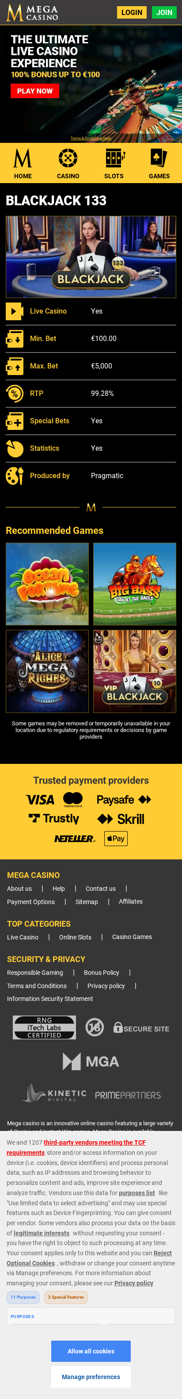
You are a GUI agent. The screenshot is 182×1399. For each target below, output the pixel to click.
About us (19, 889)
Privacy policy (106, 986)
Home (23, 176)
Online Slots (75, 937)
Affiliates (131, 901)
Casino (68, 176)
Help (59, 889)
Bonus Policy (101, 973)
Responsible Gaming (35, 973)
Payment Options (31, 902)
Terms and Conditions (37, 986)
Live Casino (22, 937)
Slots (114, 176)
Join (164, 12)
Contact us (101, 889)
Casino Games (132, 937)
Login (131, 12)
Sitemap (87, 902)
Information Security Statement (50, 999)
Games (159, 176)
